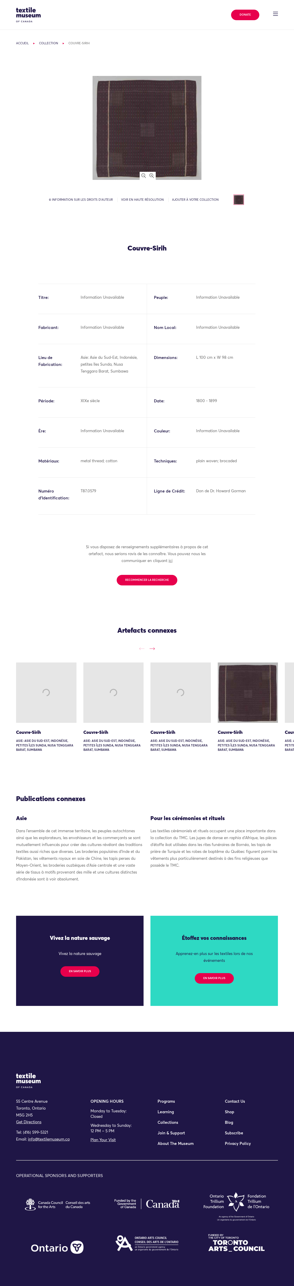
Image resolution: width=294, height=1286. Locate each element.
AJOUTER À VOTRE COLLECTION (195, 199)
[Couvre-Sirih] (46, 692)
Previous (141, 648)
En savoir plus (80, 971)
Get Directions (28, 1122)
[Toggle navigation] (275, 14)
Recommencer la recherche (147, 580)
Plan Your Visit (103, 1140)
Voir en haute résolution (142, 199)
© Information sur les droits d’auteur (81, 199)
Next (152, 648)
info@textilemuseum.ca (49, 1139)
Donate (245, 15)
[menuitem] (181, 1103)
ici (170, 561)
